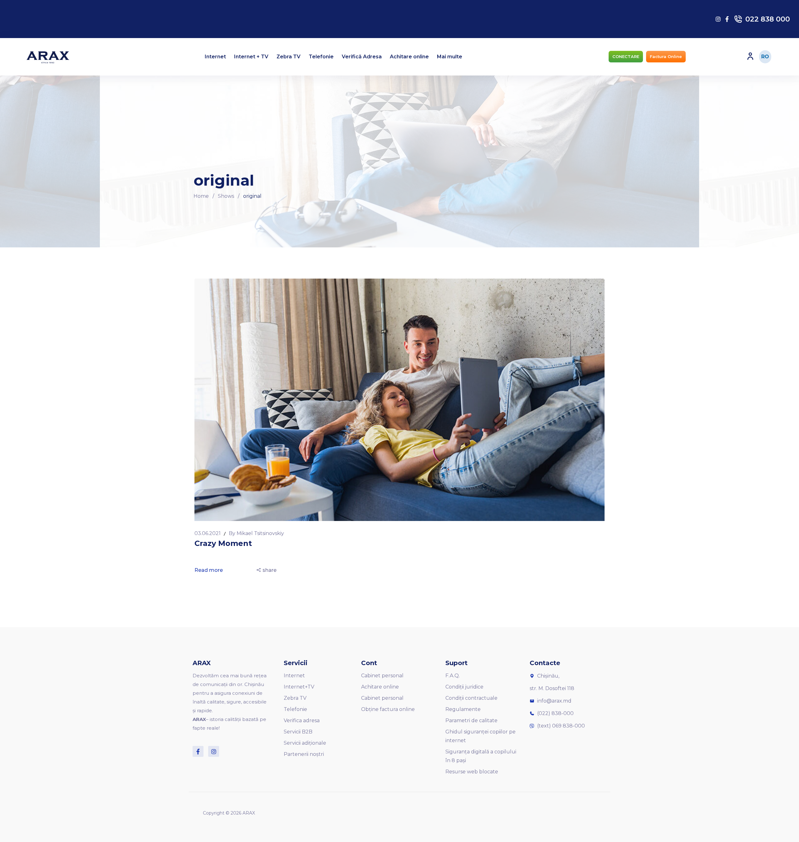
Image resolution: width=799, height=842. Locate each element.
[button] (626, 56)
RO (765, 57)
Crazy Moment (223, 543)
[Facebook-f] (198, 751)
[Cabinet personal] (750, 56)
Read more (209, 570)
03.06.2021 (208, 533)
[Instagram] (213, 751)
